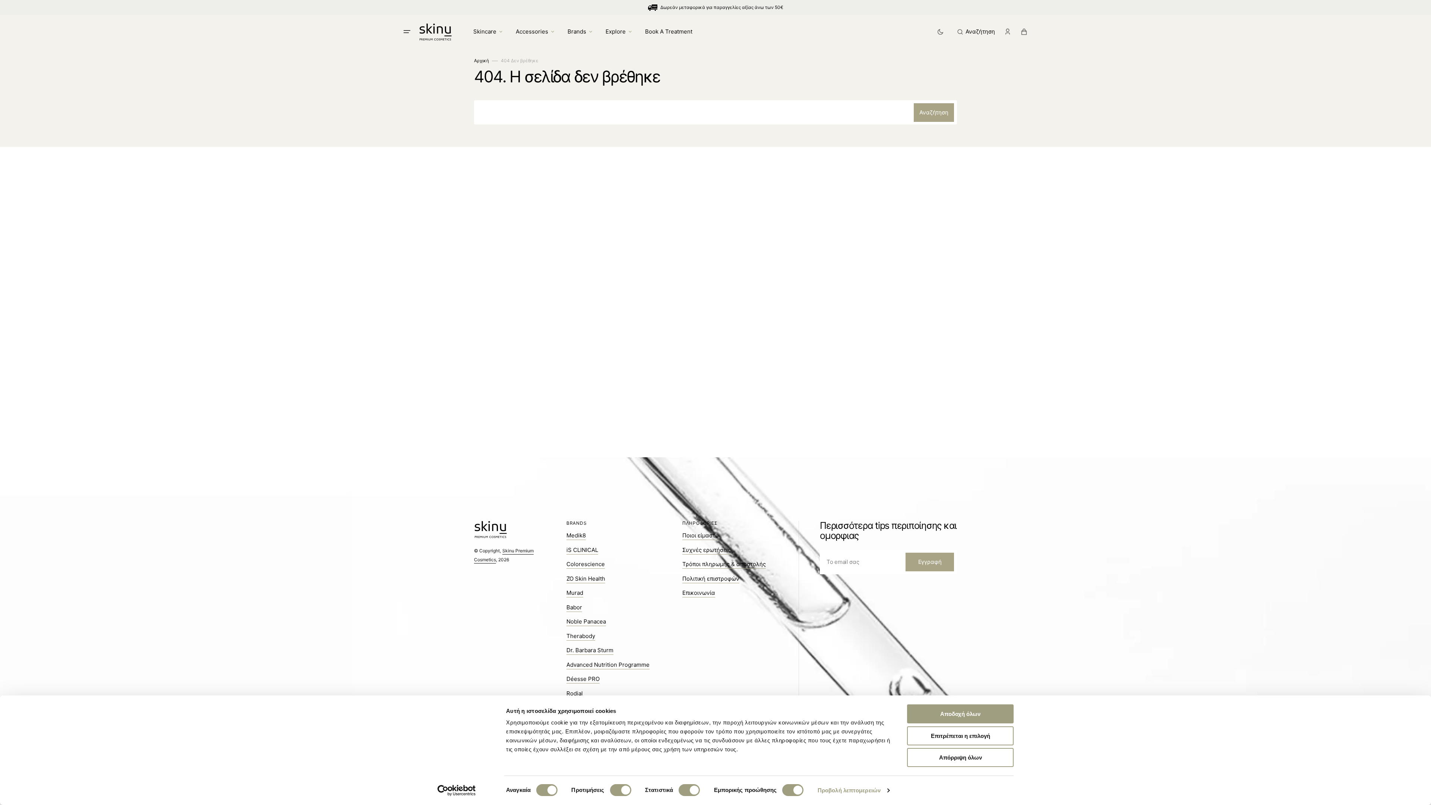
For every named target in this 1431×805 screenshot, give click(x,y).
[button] (976, 31)
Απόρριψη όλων (960, 757)
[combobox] (715, 112)
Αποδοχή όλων (960, 714)
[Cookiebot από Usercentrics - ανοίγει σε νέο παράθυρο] (456, 790)
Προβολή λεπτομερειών (849, 790)
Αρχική (481, 60)
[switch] (620, 790)
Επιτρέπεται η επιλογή (960, 736)
